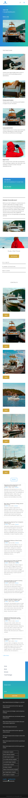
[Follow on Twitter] (8, 678)
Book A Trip (6, 16)
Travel (16, 641)
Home (5, 666)
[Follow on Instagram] (10, 678)
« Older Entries (6, 655)
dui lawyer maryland (7, 767)
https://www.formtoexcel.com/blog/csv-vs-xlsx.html (13, 702)
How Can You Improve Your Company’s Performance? (13, 522)
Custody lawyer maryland (8, 764)
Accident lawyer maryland (8, 757)
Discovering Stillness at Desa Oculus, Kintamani (13, 541)
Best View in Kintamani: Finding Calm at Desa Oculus (13, 504)
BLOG (14, 479)
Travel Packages (8, 675)
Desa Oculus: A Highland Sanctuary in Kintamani (13, 639)
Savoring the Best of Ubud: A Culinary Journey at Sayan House (13, 581)
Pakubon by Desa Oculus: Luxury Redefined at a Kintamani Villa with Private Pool (12, 618)
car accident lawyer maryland (9, 762)
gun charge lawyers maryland (9, 772)
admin (6, 487)
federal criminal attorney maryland (10, 769)
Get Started (14, 256)
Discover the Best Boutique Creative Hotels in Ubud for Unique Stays (13, 599)
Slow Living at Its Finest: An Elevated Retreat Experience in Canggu (13, 561)
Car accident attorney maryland (10, 759)
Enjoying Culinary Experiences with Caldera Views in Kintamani (12, 485)
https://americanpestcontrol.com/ (10, 726)
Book (6, 315)
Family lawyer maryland (8, 752)
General (16, 487)
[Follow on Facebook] (5, 678)
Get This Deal (7, 186)
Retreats (6, 672)
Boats (5, 669)
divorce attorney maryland (8, 754)
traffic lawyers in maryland (8, 774)
